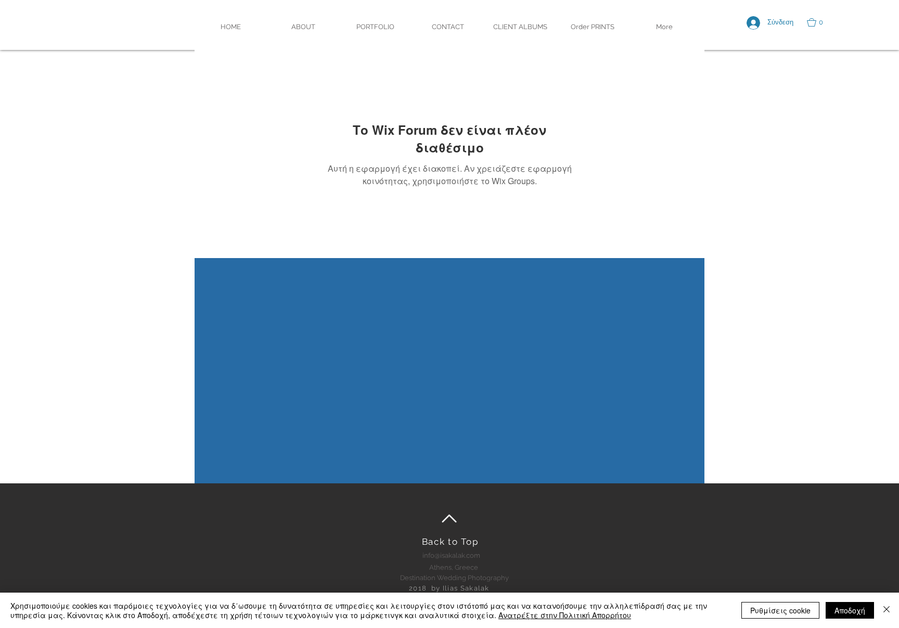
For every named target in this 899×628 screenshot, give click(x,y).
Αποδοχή (849, 610)
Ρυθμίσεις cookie (780, 610)
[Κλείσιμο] (886, 610)
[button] (820, 22)
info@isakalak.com (451, 555)
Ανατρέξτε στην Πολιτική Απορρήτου (564, 615)
